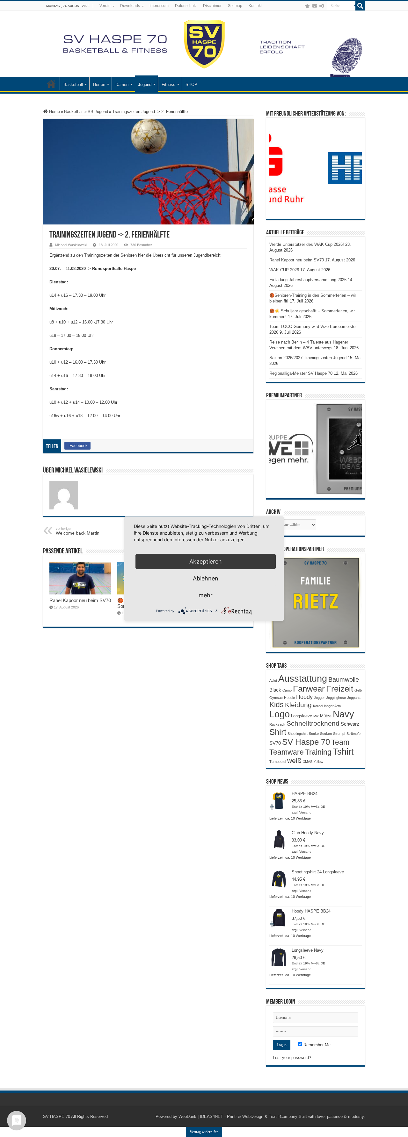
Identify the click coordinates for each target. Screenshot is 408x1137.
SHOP (191, 84)
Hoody (304, 697)
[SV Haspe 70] (204, 44)
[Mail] (314, 6)
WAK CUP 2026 (284, 269)
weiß (294, 760)
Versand (305, 812)
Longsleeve (301, 716)
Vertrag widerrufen (204, 1132)
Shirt (277, 732)
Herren (99, 84)
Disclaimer (212, 6)
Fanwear (309, 688)
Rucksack (277, 724)
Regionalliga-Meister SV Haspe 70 (300, 373)
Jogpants (354, 698)
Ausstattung (302, 678)
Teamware (286, 752)
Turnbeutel (277, 762)
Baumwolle (343, 679)
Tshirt (343, 752)
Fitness (168, 84)
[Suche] (360, 6)
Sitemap (235, 6)
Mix (316, 716)
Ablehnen (205, 578)
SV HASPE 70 (56, 1116)
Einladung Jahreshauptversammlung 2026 (307, 279)
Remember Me (316, 1044)
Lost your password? (292, 1057)
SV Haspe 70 (306, 742)
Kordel (318, 706)
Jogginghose (336, 698)
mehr (206, 595)
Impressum (159, 6)
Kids (276, 704)
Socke (314, 733)
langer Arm (332, 706)
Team (340, 742)
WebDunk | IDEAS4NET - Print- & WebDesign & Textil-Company (237, 1116)
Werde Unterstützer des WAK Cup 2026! (306, 244)
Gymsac (276, 698)
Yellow (318, 762)
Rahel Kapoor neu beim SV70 (80, 600)
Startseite (51, 83)
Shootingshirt (298, 733)
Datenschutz (186, 6)
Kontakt (255, 6)
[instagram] (301, 6)
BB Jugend (98, 111)
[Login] (321, 6)
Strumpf (339, 733)
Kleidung (298, 705)
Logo (279, 714)
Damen (121, 84)
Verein (105, 6)
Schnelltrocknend (313, 723)
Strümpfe (353, 733)
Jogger (319, 698)
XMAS (307, 762)
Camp (287, 690)
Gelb (358, 690)
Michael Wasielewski (71, 245)
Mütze (326, 716)
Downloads (130, 6)
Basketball (73, 84)
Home (54, 111)
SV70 (275, 743)
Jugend (144, 84)
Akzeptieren (205, 561)
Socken (326, 733)
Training (318, 752)
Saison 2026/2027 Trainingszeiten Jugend (307, 357)
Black (275, 690)
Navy (343, 714)
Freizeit (339, 688)
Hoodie (289, 698)
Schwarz (350, 724)
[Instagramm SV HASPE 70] (307, 6)
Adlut (273, 680)
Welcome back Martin (77, 531)
